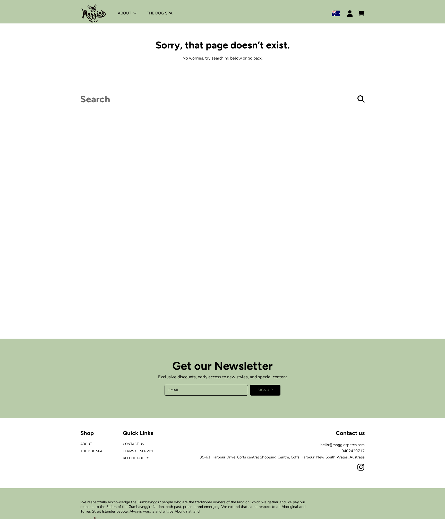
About (125, 13)
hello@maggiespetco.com (342, 444)
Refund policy (136, 458)
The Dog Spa (91, 451)
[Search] (361, 99)
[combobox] (222, 99)
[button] (361, 13)
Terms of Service (138, 451)
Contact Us (133, 444)
